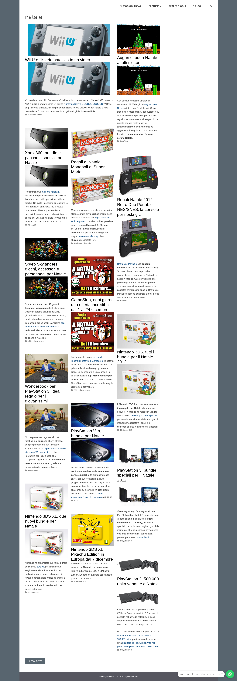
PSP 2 (77, 501)
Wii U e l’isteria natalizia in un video (57, 60)
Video (39, 115)
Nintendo (32, 115)
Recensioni (155, 6)
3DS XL (40, 566)
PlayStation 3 (34, 470)
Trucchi (198, 6)
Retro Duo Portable (127, 264)
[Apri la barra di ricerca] (211, 6)
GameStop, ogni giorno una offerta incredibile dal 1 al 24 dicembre (92, 304)
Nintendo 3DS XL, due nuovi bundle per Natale (45, 521)
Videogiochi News (131, 6)
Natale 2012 (143, 537)
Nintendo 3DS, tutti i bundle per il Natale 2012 (135, 357)
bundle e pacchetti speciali (143, 415)
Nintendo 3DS (126, 430)
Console (123, 301)
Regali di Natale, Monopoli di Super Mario (88, 167)
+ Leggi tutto (35, 661)
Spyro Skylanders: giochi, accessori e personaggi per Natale (45, 269)
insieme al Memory (88, 236)
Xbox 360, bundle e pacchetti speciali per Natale (44, 157)
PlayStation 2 (126, 650)
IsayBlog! (124, 141)
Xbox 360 (32, 225)
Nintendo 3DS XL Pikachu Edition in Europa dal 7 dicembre (92, 554)
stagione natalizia (50, 191)
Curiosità (78, 243)
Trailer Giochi (177, 6)
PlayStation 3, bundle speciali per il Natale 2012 (136, 475)
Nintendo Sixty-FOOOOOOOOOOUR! (84, 104)
